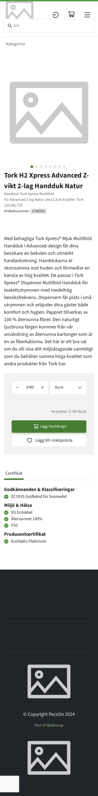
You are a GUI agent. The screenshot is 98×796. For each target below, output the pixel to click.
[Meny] (87, 15)
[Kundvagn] (71, 14)
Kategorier (15, 44)
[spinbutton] (30, 387)
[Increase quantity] (42, 387)
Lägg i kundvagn (53, 426)
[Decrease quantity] (17, 387)
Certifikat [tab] (13, 473)
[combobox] (68, 387)
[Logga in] (55, 15)
